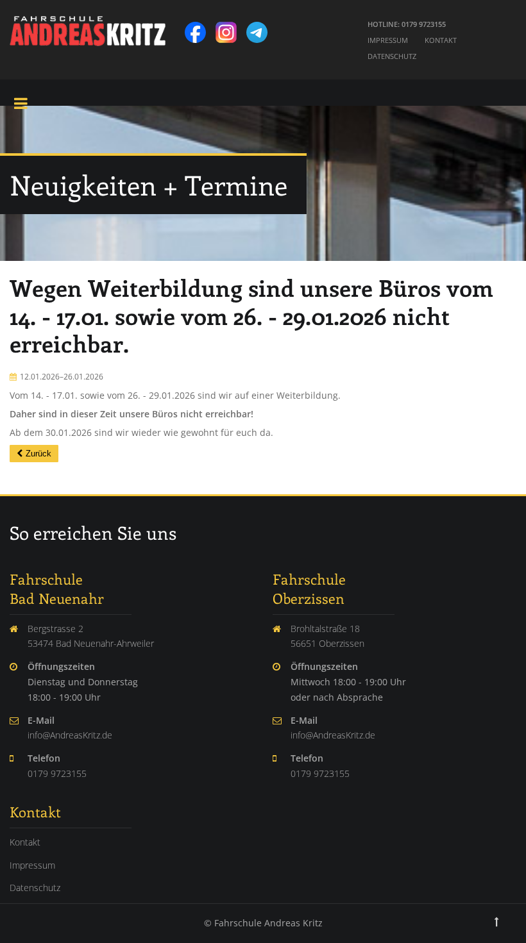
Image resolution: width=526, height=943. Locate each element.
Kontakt (441, 40)
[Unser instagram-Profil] (230, 28)
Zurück (38, 453)
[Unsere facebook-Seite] (199, 28)
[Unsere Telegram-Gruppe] (260, 28)
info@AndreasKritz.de (70, 735)
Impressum (388, 40)
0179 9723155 (57, 773)
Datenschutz (392, 56)
